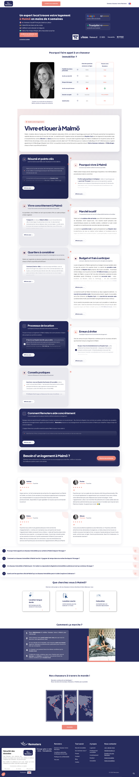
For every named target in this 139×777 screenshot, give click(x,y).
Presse (77, 753)
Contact (77, 756)
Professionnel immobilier (93, 751)
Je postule (69, 727)
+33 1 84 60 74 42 (109, 748)
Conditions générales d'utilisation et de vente (60, 753)
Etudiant (92, 758)
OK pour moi (30, 768)
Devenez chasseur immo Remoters (117, 3)
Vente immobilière (109, 761)
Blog (76, 759)
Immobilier (93, 761)
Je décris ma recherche (51, 3)
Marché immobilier (80, 748)
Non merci (7, 768)
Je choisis (18, 768)
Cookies (77, 762)
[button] (3, 774)
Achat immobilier (109, 758)
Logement (92, 748)
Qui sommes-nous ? (81, 751)
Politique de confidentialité (61, 757)
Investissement (94, 755)
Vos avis (56, 759)
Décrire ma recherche (106, 458)
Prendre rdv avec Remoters (109, 754)
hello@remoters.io (109, 751)
